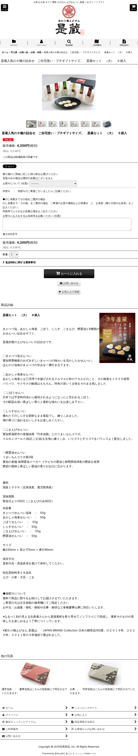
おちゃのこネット (63, 753)
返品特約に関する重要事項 (20, 262)
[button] (4, 7)
